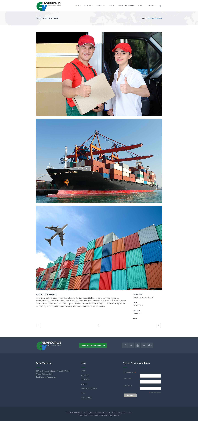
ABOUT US (85, 375)
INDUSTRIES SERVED (89, 389)
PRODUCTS (85, 380)
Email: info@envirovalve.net (46, 377)
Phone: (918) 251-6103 (44, 374)
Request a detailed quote (91, 345)
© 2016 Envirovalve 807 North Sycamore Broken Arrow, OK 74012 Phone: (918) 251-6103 (99, 412)
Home (144, 18)
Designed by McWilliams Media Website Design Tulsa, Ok (99, 415)
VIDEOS (84, 384)
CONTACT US (86, 398)
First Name (128, 378)
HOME (83, 371)
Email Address (130, 372)
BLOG (83, 393)
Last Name (128, 385)
